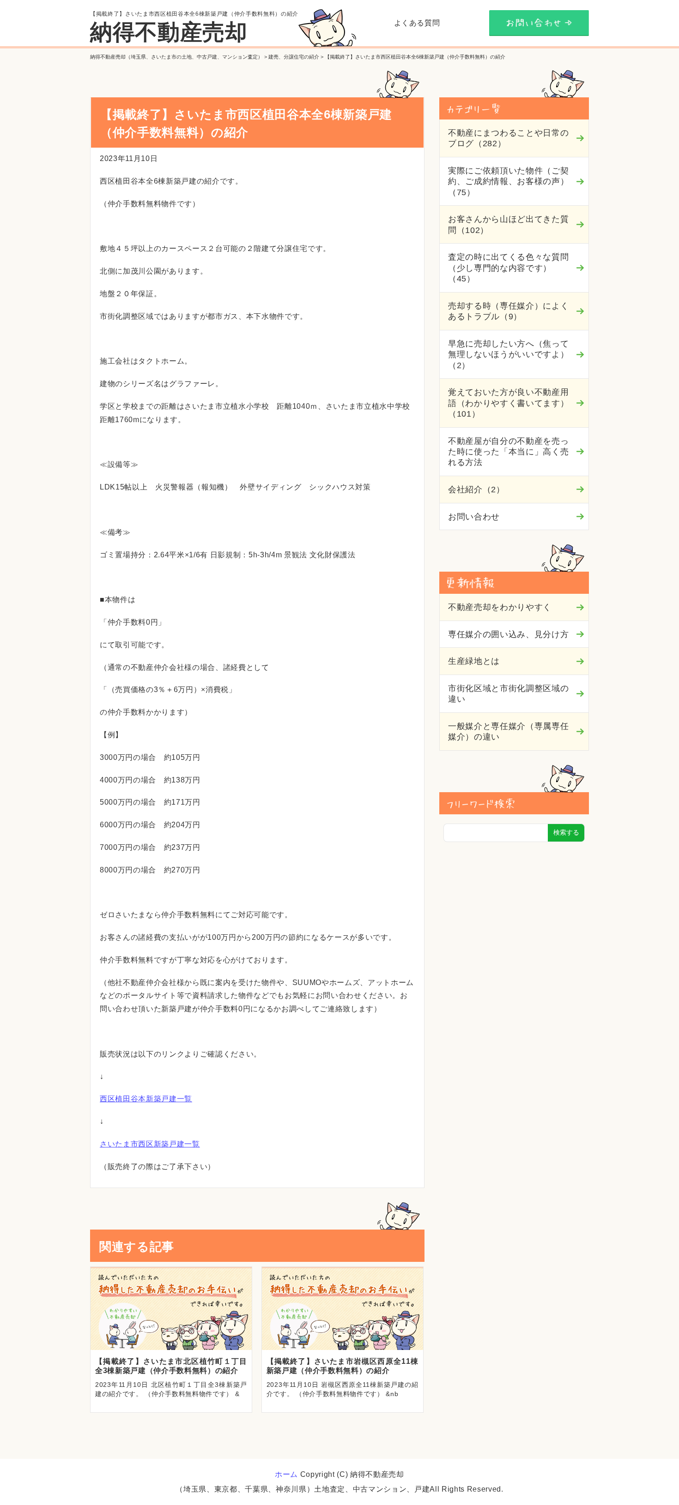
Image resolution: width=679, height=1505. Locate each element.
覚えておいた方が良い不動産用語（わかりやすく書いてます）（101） (508, 403)
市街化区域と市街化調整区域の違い (508, 694)
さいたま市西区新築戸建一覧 (150, 1144)
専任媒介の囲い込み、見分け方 (508, 634)
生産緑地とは (474, 661)
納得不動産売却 (169, 32)
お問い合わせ (474, 516)
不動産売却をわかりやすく (500, 607)
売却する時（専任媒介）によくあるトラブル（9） (508, 311)
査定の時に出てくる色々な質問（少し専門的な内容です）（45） (508, 267)
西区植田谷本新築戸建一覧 (146, 1099)
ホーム (286, 1474)
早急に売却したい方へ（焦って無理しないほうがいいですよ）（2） (508, 354)
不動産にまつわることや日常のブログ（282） (508, 138)
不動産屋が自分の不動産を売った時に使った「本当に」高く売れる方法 (508, 451)
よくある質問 (417, 23)
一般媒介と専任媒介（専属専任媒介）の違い (508, 731)
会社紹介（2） (476, 489)
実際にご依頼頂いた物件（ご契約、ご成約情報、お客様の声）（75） (508, 181)
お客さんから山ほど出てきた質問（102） (508, 224)
